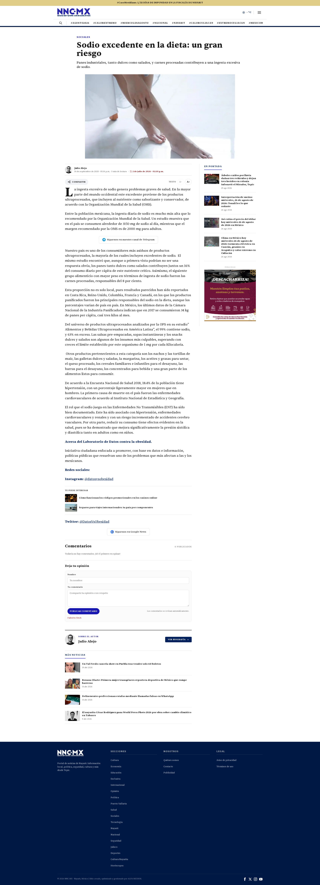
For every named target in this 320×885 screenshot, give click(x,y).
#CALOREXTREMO (105, 23)
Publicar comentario (83, 611)
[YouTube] (261, 879)
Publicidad (169, 772)
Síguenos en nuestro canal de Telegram (130, 239)
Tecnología (116, 822)
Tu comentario (75, 587)
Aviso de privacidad (226, 760)
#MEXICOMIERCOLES (262, 23)
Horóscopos (117, 865)
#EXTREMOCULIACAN (231, 23)
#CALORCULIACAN (201, 23)
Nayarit (114, 828)
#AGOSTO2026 (80, 23)
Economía (116, 766)
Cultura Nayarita (119, 859)
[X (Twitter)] (250, 879)
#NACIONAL (160, 23)
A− (180, 181)
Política (115, 797)
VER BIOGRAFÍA (177, 639)
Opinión (115, 791)
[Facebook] (245, 879)
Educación (116, 772)
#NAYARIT (178, 23)
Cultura (115, 760)
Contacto (168, 766)
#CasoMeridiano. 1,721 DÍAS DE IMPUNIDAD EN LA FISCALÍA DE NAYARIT (160, 2)
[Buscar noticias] (60, 23)
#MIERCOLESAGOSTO (135, 23)
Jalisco (114, 847)
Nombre (72, 574)
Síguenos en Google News (130, 531)
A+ (188, 181)
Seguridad (116, 841)
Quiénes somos (171, 760)
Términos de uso (224, 766)
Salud (114, 810)
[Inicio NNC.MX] (73, 12)
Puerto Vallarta (119, 803)
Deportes (115, 853)
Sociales (83, 37)
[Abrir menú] (259, 12)
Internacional (118, 785)
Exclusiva (115, 779)
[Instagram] (255, 879)
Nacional (115, 834)
